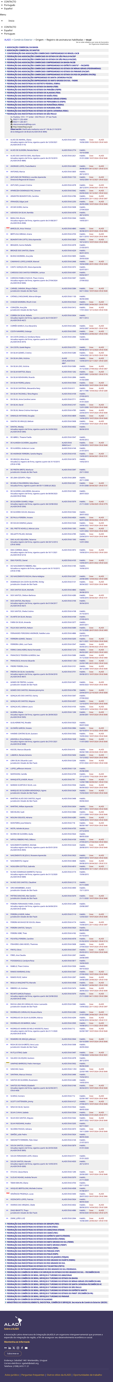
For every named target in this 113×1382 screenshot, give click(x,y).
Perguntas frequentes (32, 1374)
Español (8, 8)
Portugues (9, 33)
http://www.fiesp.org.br (22, 127)
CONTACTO (10, 1)
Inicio (11, 20)
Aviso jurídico (12, 1374)
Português (9, 5)
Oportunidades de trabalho (87, 1374)
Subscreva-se (13, 1353)
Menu (3, 14)
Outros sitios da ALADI (59, 1374)
